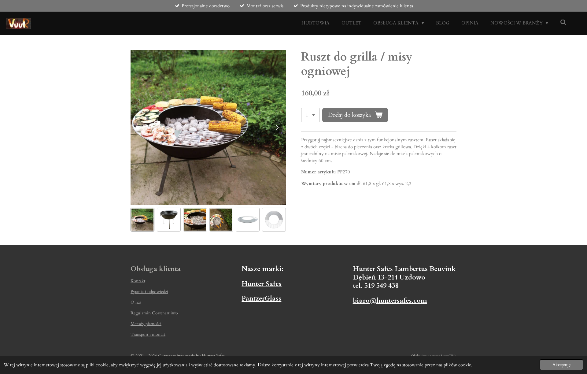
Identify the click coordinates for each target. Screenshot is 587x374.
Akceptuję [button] (561, 365)
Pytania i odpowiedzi (149, 291)
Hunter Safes (262, 283)
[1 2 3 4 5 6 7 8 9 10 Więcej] (310, 115)
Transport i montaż (148, 334)
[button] (142, 219)
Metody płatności (146, 324)
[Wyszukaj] (563, 22)
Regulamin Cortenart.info (154, 313)
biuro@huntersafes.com (390, 300)
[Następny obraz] (277, 127)
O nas (136, 302)
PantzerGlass (261, 298)
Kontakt (138, 281)
